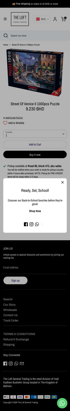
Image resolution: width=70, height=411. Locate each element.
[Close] (62, 182)
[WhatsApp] (37, 224)
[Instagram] (31, 224)
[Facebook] (26, 224)
